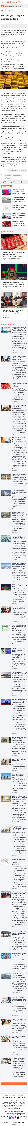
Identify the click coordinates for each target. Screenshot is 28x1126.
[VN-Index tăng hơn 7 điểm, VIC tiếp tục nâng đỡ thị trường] (6, 651)
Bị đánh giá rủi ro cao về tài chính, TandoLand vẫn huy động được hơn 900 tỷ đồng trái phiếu (19, 476)
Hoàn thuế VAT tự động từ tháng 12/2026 (18, 1037)
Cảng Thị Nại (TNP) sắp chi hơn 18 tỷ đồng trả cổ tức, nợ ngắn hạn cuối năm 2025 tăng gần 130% (19, 829)
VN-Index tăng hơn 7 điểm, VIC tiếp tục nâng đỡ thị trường (18, 650)
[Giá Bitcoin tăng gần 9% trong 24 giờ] (14, 272)
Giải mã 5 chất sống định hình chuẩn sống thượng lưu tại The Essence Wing (19, 407)
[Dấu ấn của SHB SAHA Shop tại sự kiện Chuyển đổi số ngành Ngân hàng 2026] (6, 894)
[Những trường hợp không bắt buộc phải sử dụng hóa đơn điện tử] (6, 628)
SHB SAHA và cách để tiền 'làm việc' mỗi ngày (18, 438)
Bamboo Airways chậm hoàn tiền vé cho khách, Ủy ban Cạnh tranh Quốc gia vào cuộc (19, 565)
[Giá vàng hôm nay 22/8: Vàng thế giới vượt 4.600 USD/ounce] (14, 242)
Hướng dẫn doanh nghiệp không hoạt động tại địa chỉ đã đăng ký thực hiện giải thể (19, 999)
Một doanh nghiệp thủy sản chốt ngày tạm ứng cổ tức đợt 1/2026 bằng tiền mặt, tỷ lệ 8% (19, 538)
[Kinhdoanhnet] (14, 2)
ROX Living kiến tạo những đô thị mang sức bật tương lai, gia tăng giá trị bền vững (19, 701)
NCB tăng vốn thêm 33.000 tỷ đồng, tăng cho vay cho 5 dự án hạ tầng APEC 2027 (19, 674)
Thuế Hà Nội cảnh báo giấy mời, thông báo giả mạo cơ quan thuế (18, 861)
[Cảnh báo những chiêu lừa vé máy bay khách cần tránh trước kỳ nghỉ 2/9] (6, 359)
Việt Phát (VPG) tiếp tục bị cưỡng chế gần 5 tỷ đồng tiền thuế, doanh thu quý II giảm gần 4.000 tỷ (19, 798)
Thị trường (4, 248)
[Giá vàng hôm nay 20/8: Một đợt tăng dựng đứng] (6, 762)
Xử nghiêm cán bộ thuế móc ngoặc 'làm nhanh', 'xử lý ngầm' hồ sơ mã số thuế (19, 1060)
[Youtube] (15, 1118)
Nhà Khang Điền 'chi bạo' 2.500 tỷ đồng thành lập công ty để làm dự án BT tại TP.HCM (19, 515)
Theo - (16, 170)
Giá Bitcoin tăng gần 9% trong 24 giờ (13, 282)
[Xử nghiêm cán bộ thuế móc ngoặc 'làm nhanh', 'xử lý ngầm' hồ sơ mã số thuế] (6, 1061)
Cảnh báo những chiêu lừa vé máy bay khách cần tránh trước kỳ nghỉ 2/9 (19, 358)
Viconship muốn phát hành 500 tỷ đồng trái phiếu (18, 774)
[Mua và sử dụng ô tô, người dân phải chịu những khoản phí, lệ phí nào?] (6, 934)
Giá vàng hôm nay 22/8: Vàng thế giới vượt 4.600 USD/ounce (14, 253)
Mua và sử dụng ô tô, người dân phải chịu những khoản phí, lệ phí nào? (19, 933)
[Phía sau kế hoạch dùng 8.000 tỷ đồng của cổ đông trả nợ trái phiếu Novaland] (6, 740)
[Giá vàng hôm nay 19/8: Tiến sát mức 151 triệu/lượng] (6, 1022)
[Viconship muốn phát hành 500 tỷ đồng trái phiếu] (6, 776)
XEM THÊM (14, 1084)
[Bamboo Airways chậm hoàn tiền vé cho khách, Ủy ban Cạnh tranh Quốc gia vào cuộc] (6, 566)
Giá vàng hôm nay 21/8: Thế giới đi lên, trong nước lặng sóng (13, 311)
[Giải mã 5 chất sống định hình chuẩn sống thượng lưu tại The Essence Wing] (6, 408)
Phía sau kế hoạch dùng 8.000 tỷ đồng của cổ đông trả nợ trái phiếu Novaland (19, 739)
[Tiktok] (18, 1118)
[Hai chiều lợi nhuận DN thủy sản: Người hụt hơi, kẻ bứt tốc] (6, 956)
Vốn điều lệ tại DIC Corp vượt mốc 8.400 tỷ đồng (19, 974)
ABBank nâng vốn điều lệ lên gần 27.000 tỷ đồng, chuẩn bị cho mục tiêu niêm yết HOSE (19, 329)
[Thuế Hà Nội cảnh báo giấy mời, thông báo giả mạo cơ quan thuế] (6, 862)
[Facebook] (10, 1118)
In (23, 182)
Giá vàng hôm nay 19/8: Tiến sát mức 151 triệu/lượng (19, 1020)
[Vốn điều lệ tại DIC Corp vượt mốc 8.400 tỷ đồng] (6, 976)
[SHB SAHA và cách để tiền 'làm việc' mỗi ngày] (6, 440)
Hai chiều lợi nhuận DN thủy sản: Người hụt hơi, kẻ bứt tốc (19, 954)
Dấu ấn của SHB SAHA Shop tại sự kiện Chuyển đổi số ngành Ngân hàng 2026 (19, 893)
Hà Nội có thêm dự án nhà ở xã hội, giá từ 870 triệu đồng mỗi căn (19, 492)
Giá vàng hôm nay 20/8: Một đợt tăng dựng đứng (19, 760)
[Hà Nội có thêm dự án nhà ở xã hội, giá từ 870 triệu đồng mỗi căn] (6, 493)
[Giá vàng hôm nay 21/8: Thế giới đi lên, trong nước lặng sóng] (14, 300)
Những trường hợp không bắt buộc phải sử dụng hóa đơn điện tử (19, 627)
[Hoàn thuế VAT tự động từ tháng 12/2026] (6, 1039)
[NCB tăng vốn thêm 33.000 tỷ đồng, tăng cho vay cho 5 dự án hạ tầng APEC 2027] (6, 675)
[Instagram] (13, 1118)
